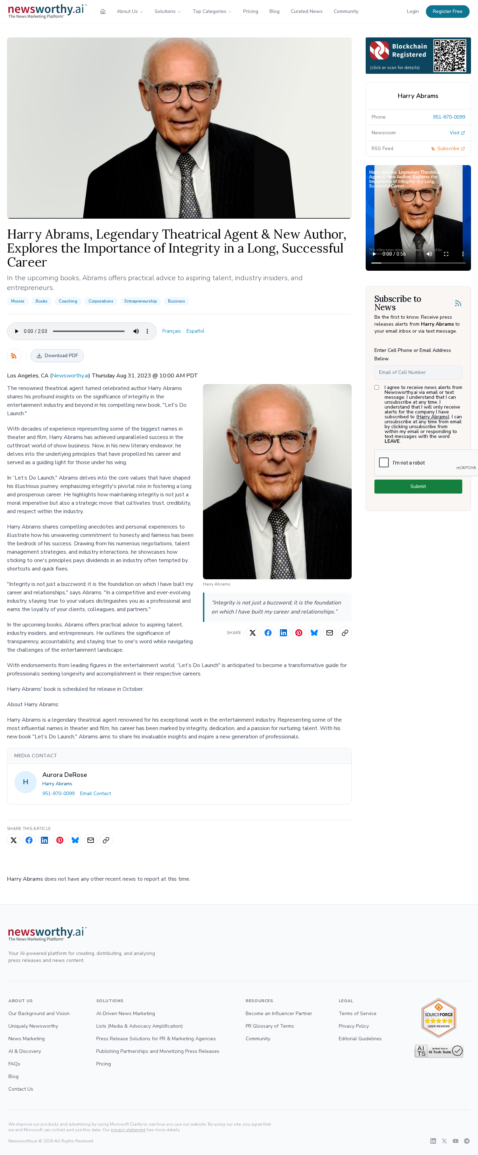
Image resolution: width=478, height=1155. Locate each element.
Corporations (101, 301)
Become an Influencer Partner (279, 1013)
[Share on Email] (329, 632)
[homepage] (103, 11)
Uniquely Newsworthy (33, 1026)
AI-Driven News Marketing (125, 1013)
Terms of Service (358, 1013)
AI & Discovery (24, 1051)
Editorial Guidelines (360, 1038)
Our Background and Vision (39, 1013)
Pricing (250, 11)
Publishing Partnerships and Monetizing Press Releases (157, 1051)
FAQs (14, 1064)
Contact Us (20, 1089)
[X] (444, 1141)
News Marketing (26, 1038)
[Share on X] (252, 632)
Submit (418, 486)
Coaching (68, 301)
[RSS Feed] (14, 355)
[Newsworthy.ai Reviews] (438, 1018)
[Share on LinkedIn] (283, 632)
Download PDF (61, 355)
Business (176, 301)
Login (413, 11)
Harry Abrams (57, 783)
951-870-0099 (58, 793)
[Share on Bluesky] (314, 632)
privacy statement (128, 1130)
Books (42, 301)
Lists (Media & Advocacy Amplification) (139, 1026)
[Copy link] (345, 632)
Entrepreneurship (141, 301)
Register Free (448, 11)
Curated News (307, 11)
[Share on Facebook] (268, 632)
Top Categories (209, 11)
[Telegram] (467, 1141)
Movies (17, 301)
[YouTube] (455, 1141)
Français (171, 331)
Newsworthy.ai (70, 376)
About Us (127, 11)
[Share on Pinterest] (298, 632)
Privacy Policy (354, 1026)
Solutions (165, 11)
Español (195, 331)
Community (346, 11)
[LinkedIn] (433, 1141)
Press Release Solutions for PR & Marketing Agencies (156, 1038)
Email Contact (95, 793)
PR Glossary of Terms (270, 1026)
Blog (274, 11)
